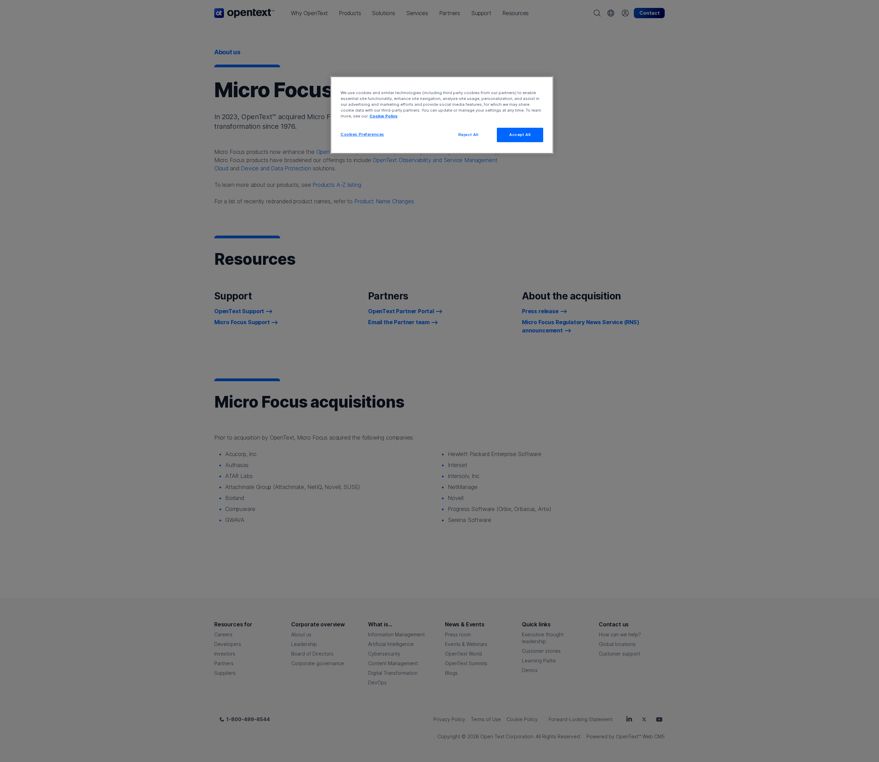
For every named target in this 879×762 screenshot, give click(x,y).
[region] (441, 115)
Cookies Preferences (362, 134)
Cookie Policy (383, 116)
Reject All (468, 134)
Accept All (520, 134)
